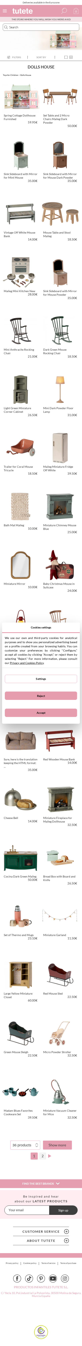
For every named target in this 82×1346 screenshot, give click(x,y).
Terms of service (48, 1263)
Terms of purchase (68, 1263)
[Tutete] (23, 11)
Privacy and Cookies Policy (27, 663)
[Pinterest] (41, 1279)
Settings (41, 678)
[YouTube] (53, 1279)
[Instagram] (65, 1279)
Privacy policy (12, 1263)
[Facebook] (17, 1279)
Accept (41, 712)
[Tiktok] (29, 1279)
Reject (41, 696)
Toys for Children (10, 75)
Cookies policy (29, 1263)
